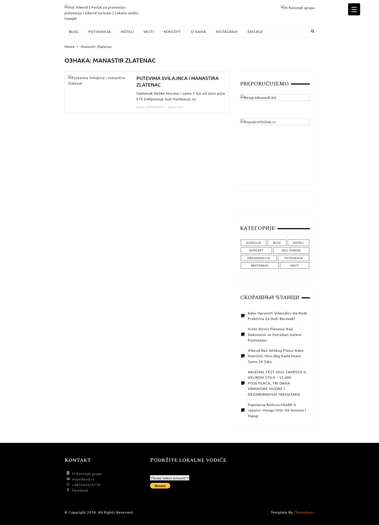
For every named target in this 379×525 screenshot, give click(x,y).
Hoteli (298, 242)
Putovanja (154, 107)
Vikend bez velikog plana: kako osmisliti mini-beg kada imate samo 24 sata (276, 356)
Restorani (259, 265)
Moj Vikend (291, 250)
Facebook (80, 490)
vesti (294, 265)
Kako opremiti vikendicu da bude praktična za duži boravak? (277, 316)
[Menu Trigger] (354, 9)
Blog (140, 107)
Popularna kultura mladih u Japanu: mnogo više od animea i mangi (277, 410)
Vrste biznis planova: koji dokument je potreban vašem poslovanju (275, 334)
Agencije (253, 242)
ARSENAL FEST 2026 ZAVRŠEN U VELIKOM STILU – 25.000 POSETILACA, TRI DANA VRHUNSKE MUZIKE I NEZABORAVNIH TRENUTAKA (277, 383)
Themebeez (304, 512)
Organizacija (258, 258)
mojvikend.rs (83, 479)
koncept (256, 250)
